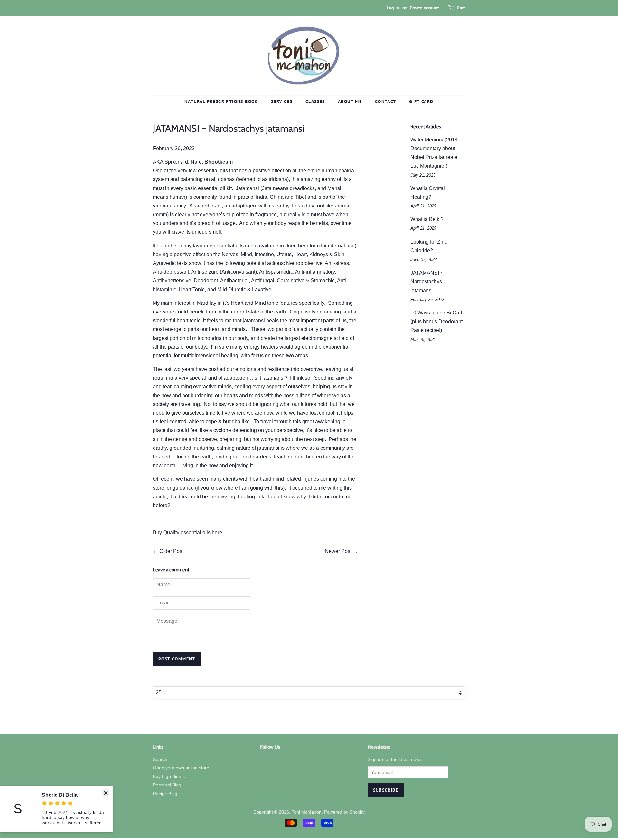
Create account (424, 8)
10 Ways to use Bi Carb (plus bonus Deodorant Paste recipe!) (437, 321)
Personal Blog (167, 785)
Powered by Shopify (344, 812)
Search (160, 759)
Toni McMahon (307, 812)
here (217, 532)
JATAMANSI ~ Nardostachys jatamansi (426, 281)
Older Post (171, 551)
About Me (350, 101)
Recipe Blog (165, 793)
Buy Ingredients (169, 776)
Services (281, 101)
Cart (461, 8)
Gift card (421, 101)
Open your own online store (181, 768)
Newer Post (338, 551)
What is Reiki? (427, 219)
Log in (393, 8)
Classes (315, 101)
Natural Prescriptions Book (221, 101)
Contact (385, 101)
